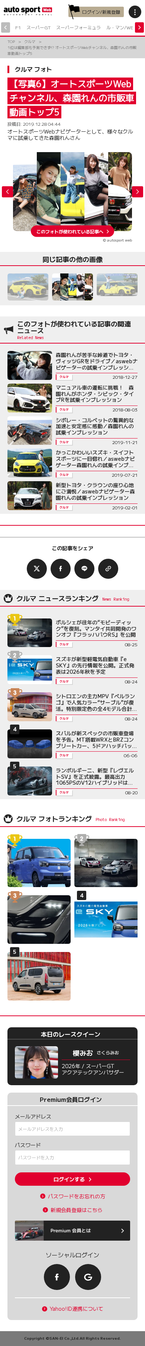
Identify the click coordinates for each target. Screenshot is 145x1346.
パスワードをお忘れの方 (76, 1196)
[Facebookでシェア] (61, 569)
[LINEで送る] (84, 569)
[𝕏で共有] (37, 569)
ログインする (69, 1179)
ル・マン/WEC (121, 27)
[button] (137, 191)
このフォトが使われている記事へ (69, 231)
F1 (18, 27)
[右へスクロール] (139, 27)
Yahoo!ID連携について (76, 1309)
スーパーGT (38, 27)
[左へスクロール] (5, 27)
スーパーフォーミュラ (78, 27)
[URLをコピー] (108, 569)
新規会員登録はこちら (77, 1210)
